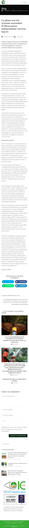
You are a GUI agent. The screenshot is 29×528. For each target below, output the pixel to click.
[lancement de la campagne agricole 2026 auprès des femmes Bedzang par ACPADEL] (4, 473)
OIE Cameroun (7, 36)
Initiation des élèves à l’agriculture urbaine (14, 380)
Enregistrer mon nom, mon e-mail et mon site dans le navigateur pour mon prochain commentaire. (14, 429)
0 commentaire (16, 459)
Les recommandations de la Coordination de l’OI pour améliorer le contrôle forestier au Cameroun (14, 339)
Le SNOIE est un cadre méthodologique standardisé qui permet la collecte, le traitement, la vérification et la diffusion (14, 508)
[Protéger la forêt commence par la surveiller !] (4, 464)
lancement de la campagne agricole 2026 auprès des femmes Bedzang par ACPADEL (17, 472)
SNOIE (9, 269)
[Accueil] (2, 10)
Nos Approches (8, 521)
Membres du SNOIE (16, 523)
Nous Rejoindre (19, 521)
